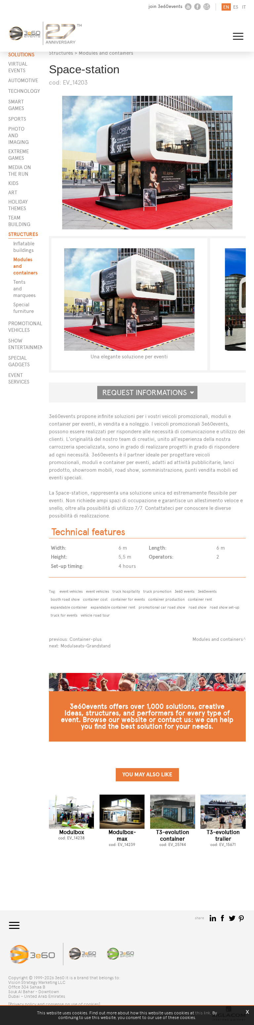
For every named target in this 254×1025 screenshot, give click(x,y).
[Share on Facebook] (223, 918)
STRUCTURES (20, 234)
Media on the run (19, 170)
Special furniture (23, 307)
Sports (17, 119)
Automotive (20, 80)
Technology (20, 91)
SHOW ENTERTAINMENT (20, 343)
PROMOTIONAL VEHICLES (20, 326)
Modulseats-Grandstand (85, 646)
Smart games (16, 104)
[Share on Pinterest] (241, 918)
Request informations (147, 392)
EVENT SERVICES (18, 378)
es (235, 7)
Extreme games (18, 154)
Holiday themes (18, 205)
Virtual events (17, 67)
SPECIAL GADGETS (19, 361)
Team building (19, 220)
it (244, 7)
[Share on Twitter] (232, 918)
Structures (61, 53)
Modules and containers (24, 266)
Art (12, 192)
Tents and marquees (24, 288)
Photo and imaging (18, 135)
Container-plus (85, 639)
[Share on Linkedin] (213, 918)
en (226, 7)
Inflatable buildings (23, 246)
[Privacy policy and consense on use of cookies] (54, 1004)
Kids (13, 183)
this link (202, 1012)
